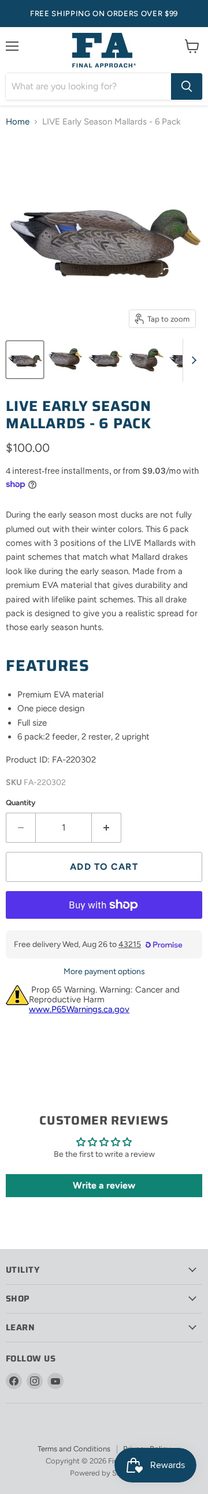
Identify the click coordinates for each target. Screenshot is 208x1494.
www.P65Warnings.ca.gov (79, 1009)
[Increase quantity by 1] (106, 828)
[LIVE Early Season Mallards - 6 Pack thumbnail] (24, 359)
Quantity (21, 802)
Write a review (104, 1185)
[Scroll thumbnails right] (192, 360)
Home (17, 122)
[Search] (186, 86)
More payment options (104, 971)
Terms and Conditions (74, 1448)
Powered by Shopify (104, 1473)
